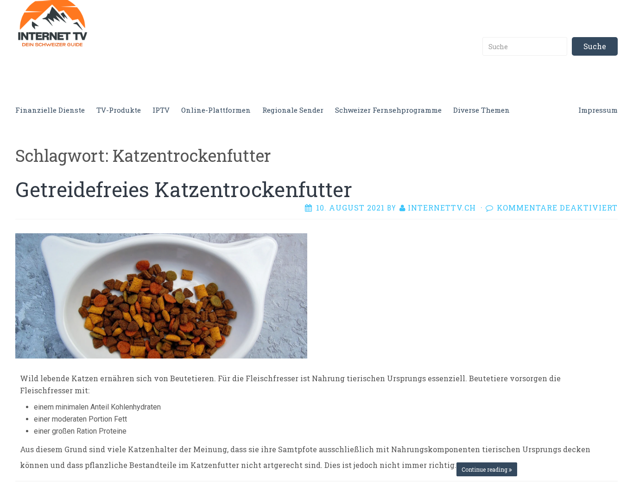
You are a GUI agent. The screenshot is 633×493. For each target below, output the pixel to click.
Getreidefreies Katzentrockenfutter (183, 189)
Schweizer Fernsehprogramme (388, 110)
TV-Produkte (118, 110)
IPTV (161, 110)
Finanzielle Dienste (50, 110)
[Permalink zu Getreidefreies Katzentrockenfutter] (161, 295)
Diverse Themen (481, 110)
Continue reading (485, 469)
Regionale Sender (292, 110)
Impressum (598, 110)
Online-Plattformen (216, 110)
